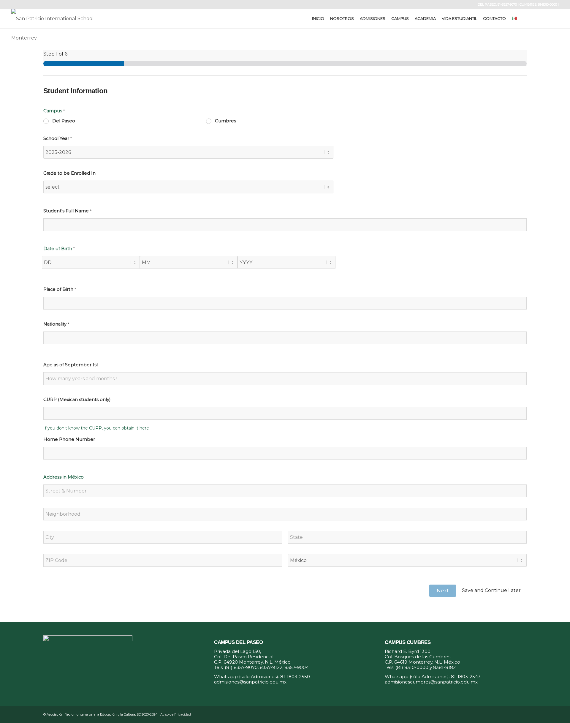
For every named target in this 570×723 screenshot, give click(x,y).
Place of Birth (59, 289)
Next (443, 590)
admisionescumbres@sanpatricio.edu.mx (431, 682)
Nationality (56, 324)
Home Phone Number (69, 439)
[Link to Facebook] (536, 18)
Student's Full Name (67, 211)
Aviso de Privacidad (175, 714)
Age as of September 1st (70, 364)
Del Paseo (63, 121)
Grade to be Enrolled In (69, 173)
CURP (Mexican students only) (76, 399)
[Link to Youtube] (554, 18)
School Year (57, 138)
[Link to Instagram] (545, 18)
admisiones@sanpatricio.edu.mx (250, 682)
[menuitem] (318, 18)
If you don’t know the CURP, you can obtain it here (96, 428)
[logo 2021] (57, 18)
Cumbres (225, 121)
